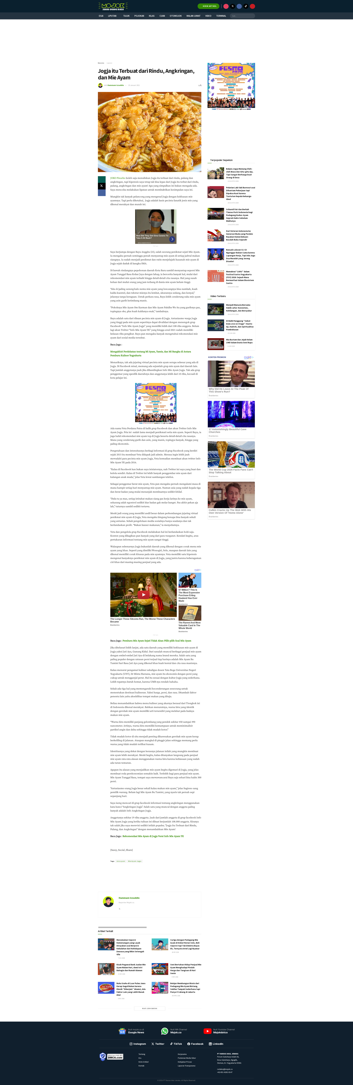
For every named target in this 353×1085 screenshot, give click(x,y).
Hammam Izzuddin (116, 85)
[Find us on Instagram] (226, 6)
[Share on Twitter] (102, 186)
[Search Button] (252, 15)
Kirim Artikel (144, 1062)
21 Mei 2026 (121, 974)
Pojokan (139, 15)
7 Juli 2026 (121, 958)
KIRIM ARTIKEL (209, 6)
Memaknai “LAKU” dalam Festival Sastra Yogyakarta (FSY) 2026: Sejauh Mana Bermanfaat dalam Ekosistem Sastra (240, 277)
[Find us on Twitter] (232, 6)
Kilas (152, 15)
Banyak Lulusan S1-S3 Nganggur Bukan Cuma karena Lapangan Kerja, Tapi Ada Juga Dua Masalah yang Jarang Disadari (240, 255)
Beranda (101, 63)
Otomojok (176, 15)
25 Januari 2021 (134, 85)
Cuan (162, 15)
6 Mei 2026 (121, 999)
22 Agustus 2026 (233, 181)
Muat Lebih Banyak (149, 1008)
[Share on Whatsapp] (102, 179)
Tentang (142, 1054)
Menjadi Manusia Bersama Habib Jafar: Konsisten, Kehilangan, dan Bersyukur (239, 308)
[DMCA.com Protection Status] (115, 1056)
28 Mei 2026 (175, 952)
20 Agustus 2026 (233, 203)
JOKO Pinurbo (117, 178)
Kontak (141, 1065)
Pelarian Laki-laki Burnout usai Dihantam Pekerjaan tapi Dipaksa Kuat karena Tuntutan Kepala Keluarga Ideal (240, 193)
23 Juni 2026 (231, 333)
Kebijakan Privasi (185, 1062)
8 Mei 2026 (175, 977)
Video (208, 15)
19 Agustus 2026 (233, 243)
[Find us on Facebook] (239, 6)
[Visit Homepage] (113, 6)
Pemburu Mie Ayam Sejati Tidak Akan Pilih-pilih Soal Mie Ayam (157, 640)
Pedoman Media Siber (187, 1058)
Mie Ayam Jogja (134, 861)
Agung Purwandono (149, 856)
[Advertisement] (176, 40)
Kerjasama (182, 1054)
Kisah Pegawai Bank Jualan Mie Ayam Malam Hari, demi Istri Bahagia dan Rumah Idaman (131, 967)
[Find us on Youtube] (252, 6)
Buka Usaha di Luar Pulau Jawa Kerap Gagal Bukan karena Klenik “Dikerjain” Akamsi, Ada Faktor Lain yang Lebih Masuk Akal (131, 989)
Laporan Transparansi (186, 1065)
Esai (101, 15)
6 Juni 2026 (231, 346)
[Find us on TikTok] (245, 6)
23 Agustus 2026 (233, 225)
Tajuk (126, 15)
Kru (140, 1058)
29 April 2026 (176, 996)
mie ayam (121, 861)
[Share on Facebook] (102, 192)
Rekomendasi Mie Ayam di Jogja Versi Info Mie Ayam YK (153, 836)
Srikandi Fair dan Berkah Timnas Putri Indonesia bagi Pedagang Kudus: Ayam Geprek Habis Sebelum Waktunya (239, 215)
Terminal (221, 15)
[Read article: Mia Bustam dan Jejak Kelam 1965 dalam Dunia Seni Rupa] (216, 344)
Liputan (112, 15)
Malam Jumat (193, 15)
